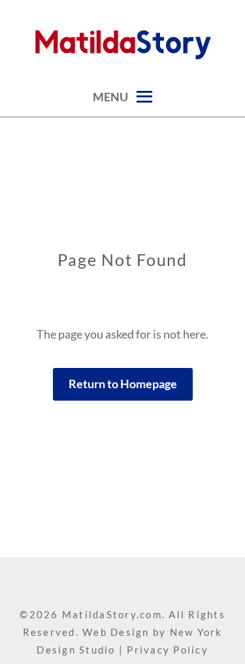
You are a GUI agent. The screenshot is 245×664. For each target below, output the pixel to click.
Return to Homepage (123, 383)
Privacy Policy (167, 650)
